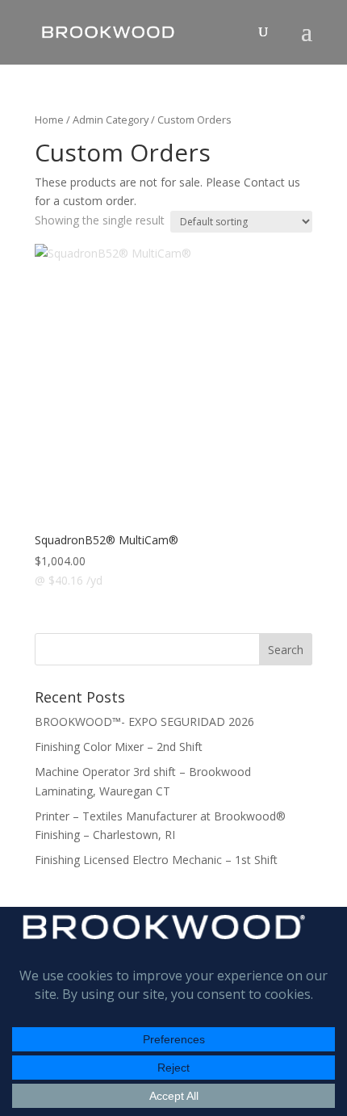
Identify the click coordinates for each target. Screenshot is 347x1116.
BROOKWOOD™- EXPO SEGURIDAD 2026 (144, 721)
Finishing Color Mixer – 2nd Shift (119, 746)
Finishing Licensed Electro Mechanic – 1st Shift (156, 859)
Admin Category (110, 119)
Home (49, 119)
